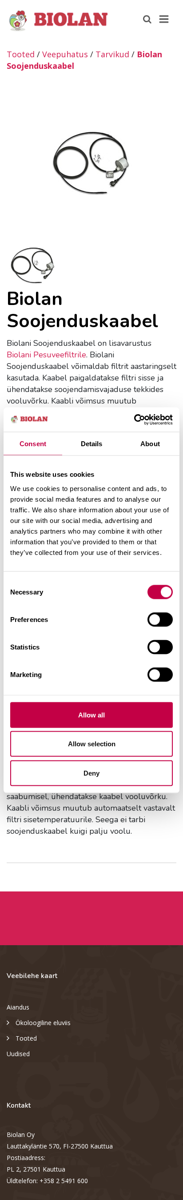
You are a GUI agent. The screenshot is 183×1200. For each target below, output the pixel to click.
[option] (91, 163)
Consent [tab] (33, 444)
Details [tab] (92, 444)
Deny (91, 772)
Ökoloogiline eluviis (43, 1022)
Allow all (91, 714)
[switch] (160, 619)
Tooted (21, 54)
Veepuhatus (65, 54)
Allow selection (91, 744)
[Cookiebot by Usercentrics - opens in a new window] (134, 419)
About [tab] (150, 444)
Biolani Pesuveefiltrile (46, 354)
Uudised (18, 1054)
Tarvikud (112, 54)
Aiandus (18, 1007)
